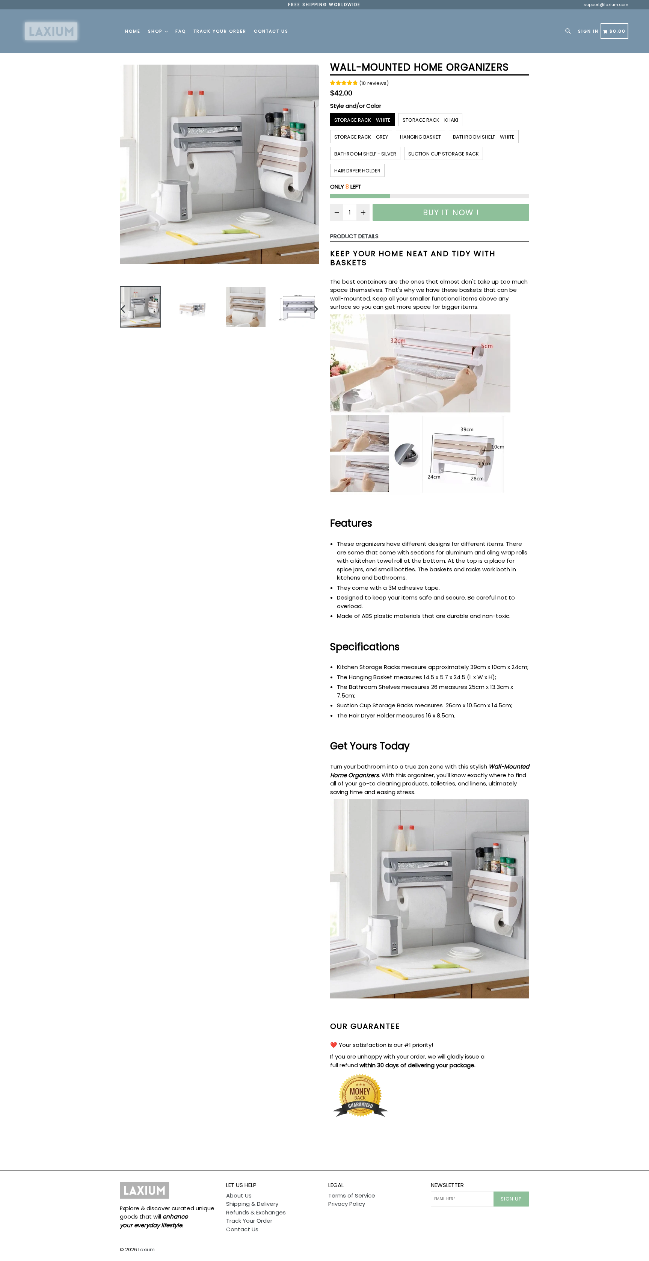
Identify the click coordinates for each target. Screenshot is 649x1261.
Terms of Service (351, 1195)
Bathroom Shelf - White (484, 136)
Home (132, 31)
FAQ (180, 31)
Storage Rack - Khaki (430, 120)
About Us (239, 1195)
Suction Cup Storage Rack (443, 153)
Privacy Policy (346, 1204)
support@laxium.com (606, 5)
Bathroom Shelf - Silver (365, 153)
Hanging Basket (420, 136)
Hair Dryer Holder (357, 170)
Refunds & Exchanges (256, 1212)
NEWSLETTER (447, 1185)
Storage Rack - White (362, 120)
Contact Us (271, 31)
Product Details (354, 236)
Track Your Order (219, 31)
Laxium (146, 1249)
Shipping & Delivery (252, 1204)
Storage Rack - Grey (361, 136)
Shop (156, 31)
